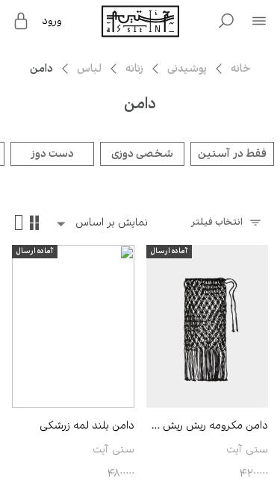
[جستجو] (226, 21)
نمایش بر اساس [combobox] (111, 222)
